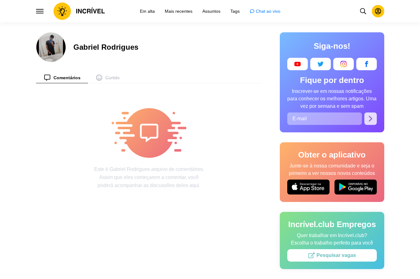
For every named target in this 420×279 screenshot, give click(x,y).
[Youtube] (297, 64)
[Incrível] (79, 11)
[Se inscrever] (370, 118)
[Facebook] (366, 64)
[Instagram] (343, 64)
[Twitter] (320, 64)
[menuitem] (62, 77)
